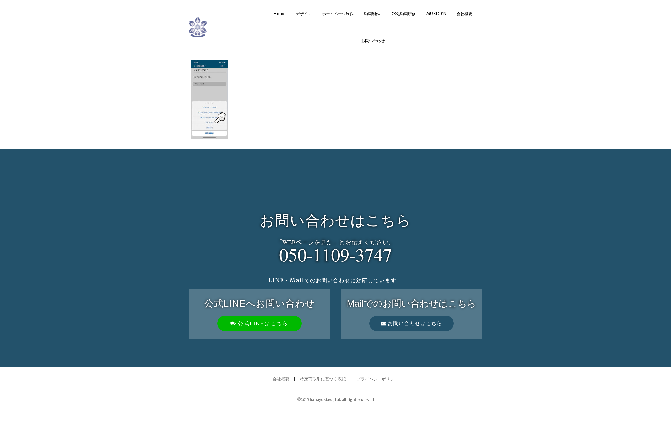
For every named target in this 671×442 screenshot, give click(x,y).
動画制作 (372, 13)
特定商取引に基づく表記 (323, 379)
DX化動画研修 (403, 13)
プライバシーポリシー (377, 379)
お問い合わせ (373, 40)
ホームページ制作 (338, 13)
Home (279, 13)
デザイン (304, 13)
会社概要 (464, 13)
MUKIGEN (436, 13)
